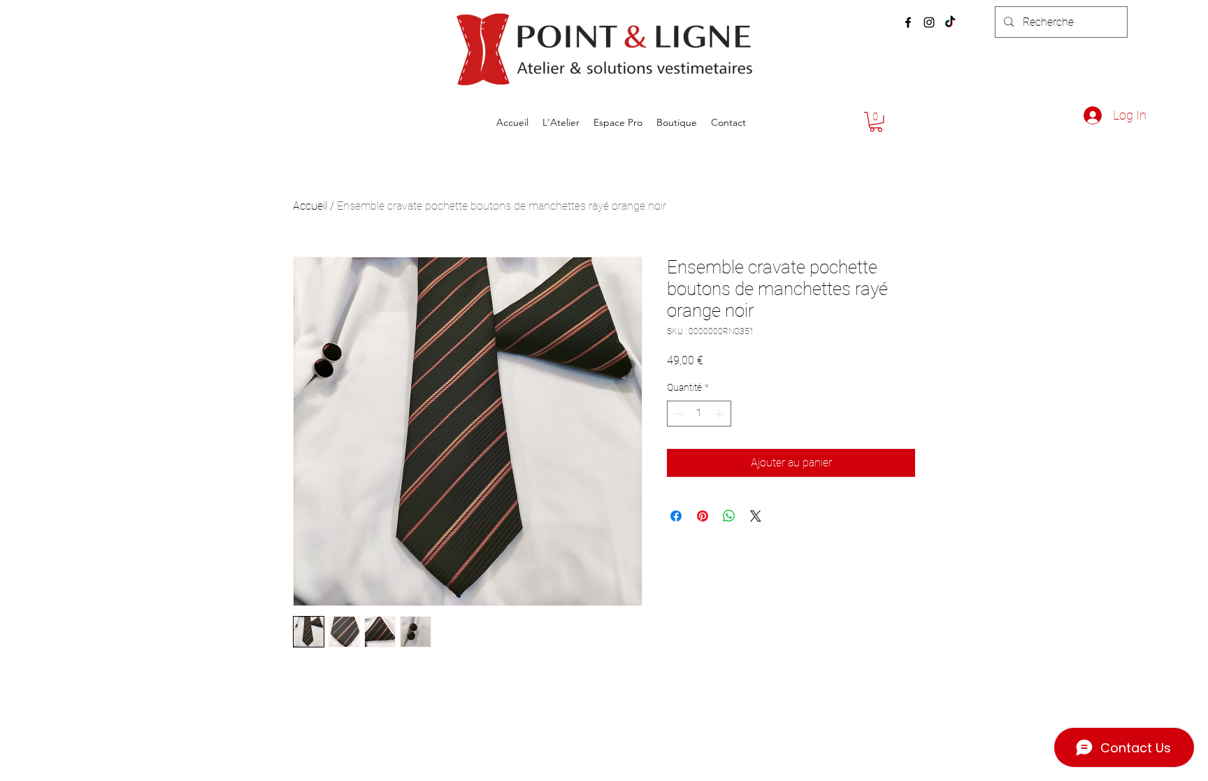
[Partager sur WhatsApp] (729, 516)
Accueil (310, 206)
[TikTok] (950, 22)
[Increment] (720, 413)
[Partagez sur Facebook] (676, 516)
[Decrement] (677, 413)
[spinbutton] (699, 413)
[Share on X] (755, 516)
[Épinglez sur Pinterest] (702, 516)
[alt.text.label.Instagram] (929, 22)
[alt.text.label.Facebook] (908, 22)
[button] (876, 122)
